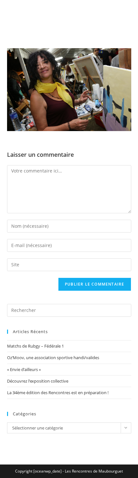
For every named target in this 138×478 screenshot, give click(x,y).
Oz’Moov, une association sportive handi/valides (53, 357)
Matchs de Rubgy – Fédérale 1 (35, 346)
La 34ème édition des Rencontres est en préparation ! (57, 392)
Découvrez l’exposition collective (37, 381)
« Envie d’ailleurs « (24, 369)
